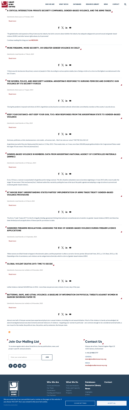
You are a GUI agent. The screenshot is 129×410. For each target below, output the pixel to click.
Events (87, 394)
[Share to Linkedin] (66, 27)
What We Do (72, 382)
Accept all (112, 403)
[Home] (9, 4)
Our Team (50, 388)
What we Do (63, 4)
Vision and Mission (53, 385)
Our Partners (51, 395)
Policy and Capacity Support (73, 389)
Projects (69, 393)
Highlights (88, 392)
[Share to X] (62, 27)
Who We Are (49, 4)
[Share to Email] (70, 27)
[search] (125, 4)
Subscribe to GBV (9, 332)
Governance (51, 390)
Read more (12, 21)
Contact (116, 4)
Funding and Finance (54, 393)
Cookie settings (80, 403)
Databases (77, 4)
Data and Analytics (72, 385)
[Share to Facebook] (58, 27)
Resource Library (92, 4)
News (106, 4)
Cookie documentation (11, 405)
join (10, 353)
